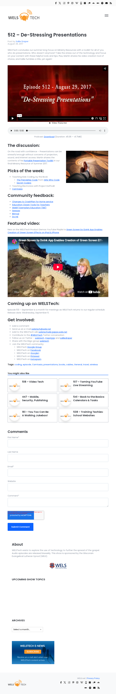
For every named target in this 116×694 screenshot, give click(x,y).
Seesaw (16, 210)
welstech (39, 338)
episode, (27, 364)
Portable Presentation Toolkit (38, 160)
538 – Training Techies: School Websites (88, 413)
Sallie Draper (22, 41)
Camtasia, (37, 364)
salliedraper (66, 338)
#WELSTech (36, 335)
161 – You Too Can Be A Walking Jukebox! (35, 413)
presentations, (51, 364)
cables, (70, 364)
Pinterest (35, 356)
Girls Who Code (52, 180)
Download (49, 136)
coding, (19, 364)
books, (62, 364)
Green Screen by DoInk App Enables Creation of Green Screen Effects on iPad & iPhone (55, 231)
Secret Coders (24, 182)
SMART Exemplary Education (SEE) (29, 207)
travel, (86, 364)
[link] (55, 3)
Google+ (35, 353)
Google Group (34, 347)
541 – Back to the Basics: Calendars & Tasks (89, 398)
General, (78, 364)
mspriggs (50, 338)
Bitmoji (15, 213)
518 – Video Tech (33, 381)
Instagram (36, 359)
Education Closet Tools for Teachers (31, 204)
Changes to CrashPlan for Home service (32, 201)
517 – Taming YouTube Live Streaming (87, 383)
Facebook (36, 350)
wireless (94, 364)
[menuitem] (17, 683)
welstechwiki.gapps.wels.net (52, 332)
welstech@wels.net (41, 329)
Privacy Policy (93, 678)
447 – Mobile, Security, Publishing (35, 398)
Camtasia (17, 189)
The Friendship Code (27, 180)
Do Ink (15, 216)
